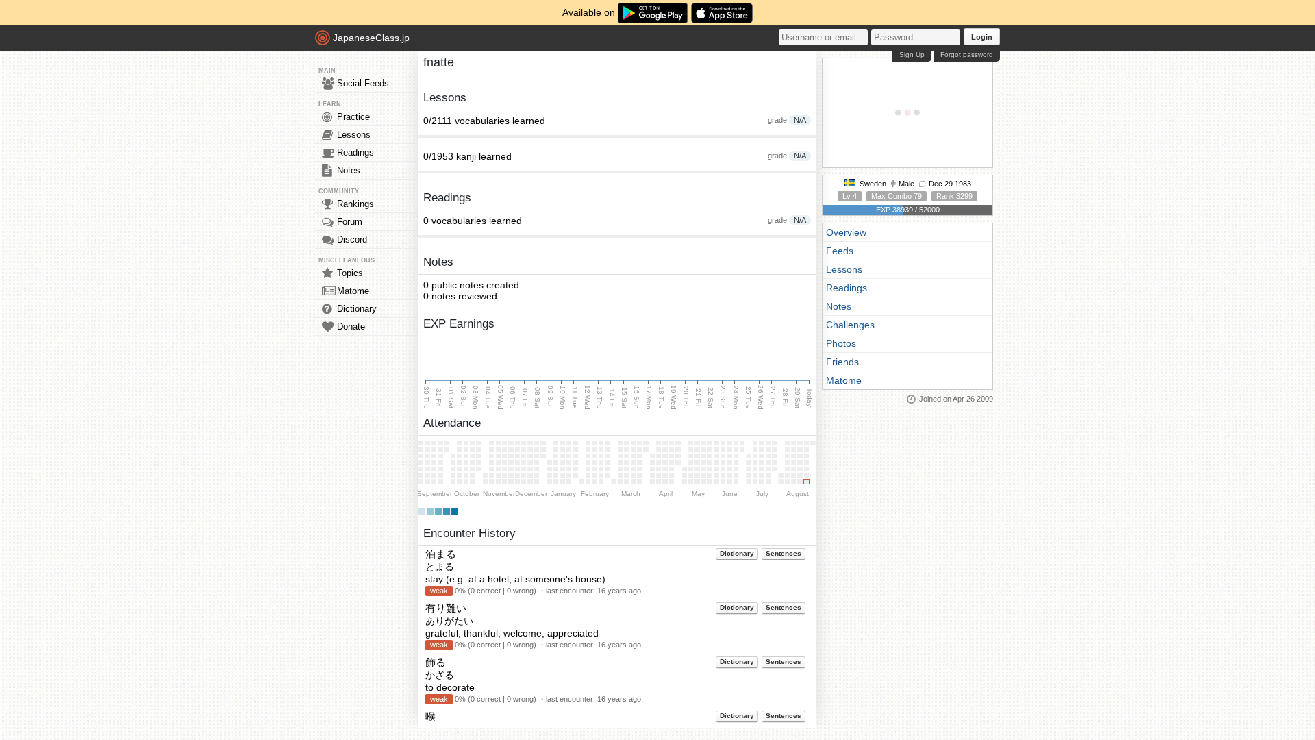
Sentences (783, 553)
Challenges (850, 324)
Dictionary (357, 309)
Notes (348, 170)
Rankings (355, 204)
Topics (350, 273)
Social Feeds (363, 83)
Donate (351, 326)
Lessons (354, 135)
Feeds (839, 250)
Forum (349, 222)
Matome (353, 291)
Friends (842, 361)
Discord (352, 239)
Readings (355, 152)
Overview (846, 232)
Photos (841, 343)
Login (981, 37)
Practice (353, 117)
